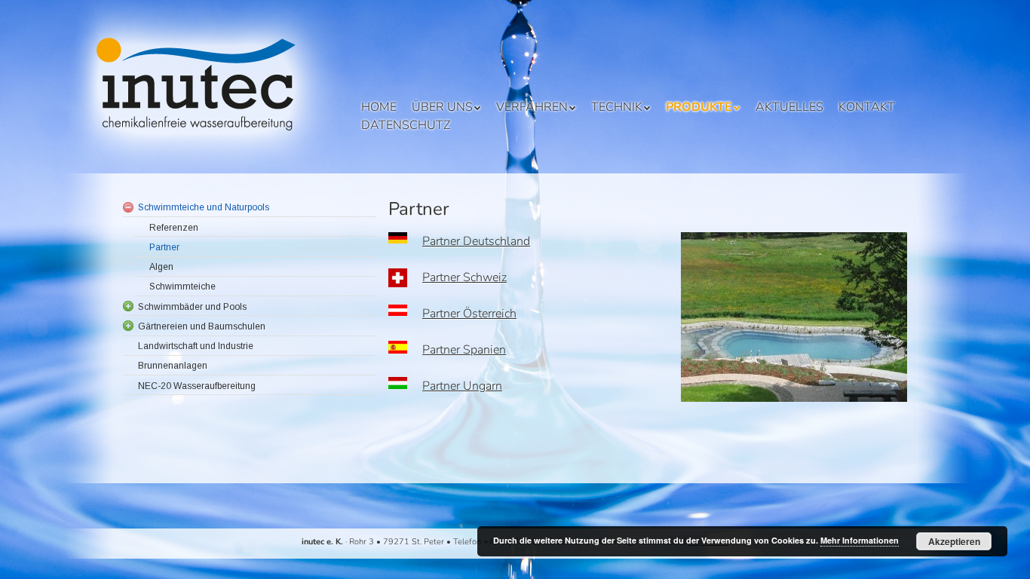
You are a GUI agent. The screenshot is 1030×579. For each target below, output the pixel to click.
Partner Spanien (464, 350)
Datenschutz (405, 125)
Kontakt (866, 107)
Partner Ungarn (462, 386)
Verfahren (532, 107)
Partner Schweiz (464, 277)
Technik (616, 107)
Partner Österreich (469, 313)
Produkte (699, 107)
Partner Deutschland (476, 241)
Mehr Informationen (859, 540)
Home (379, 107)
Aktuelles (789, 107)
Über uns (442, 107)
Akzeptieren (954, 541)
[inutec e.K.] (205, 151)
